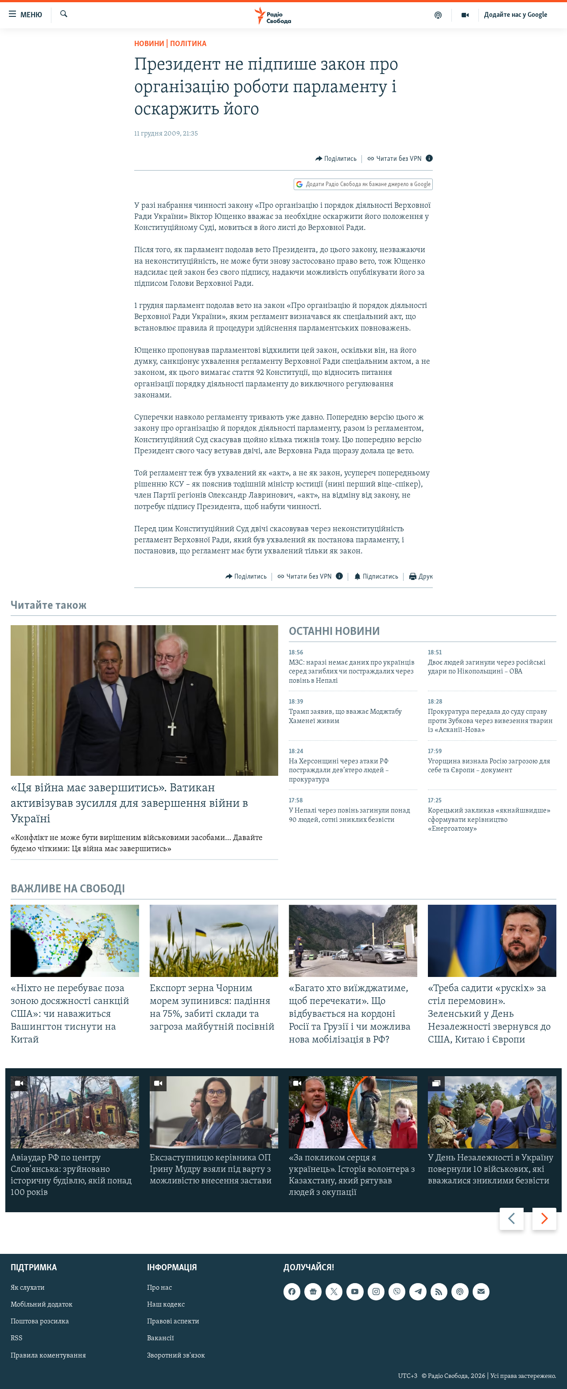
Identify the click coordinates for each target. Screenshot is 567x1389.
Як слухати (28, 1288)
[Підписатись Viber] (396, 1291)
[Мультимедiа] (465, 15)
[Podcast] (459, 1291)
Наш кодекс (166, 1304)
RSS (17, 1338)
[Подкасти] (438, 15)
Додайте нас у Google (516, 15)
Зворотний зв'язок (176, 1355)
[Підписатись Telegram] (417, 1291)
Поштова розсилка (40, 1321)
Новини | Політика (170, 44)
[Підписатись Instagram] (376, 1291)
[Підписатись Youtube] (354, 1291)
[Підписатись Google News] (312, 1291)
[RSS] (439, 1291)
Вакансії (160, 1338)
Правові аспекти (173, 1321)
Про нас (159, 1288)
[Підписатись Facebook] (292, 1291)
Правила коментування (48, 1355)
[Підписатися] (481, 1291)
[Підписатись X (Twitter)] (334, 1291)
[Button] (336, 159)
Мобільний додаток (42, 1304)
